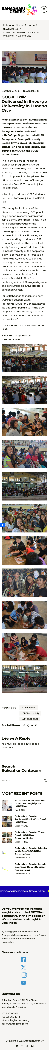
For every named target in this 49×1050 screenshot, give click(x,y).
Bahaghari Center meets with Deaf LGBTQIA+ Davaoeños (31, 851)
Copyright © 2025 (24, 1040)
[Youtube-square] (32, 1046)
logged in (22, 743)
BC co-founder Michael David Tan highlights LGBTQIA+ (30, 803)
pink (6, 329)
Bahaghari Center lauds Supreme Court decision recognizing (30, 867)
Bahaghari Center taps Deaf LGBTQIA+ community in (30, 835)
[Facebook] (16, 1046)
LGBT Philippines (30, 718)
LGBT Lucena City (30, 713)
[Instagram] (22, 1046)
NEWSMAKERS (31, 91)
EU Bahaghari (28, 707)
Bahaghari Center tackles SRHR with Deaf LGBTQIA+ (30, 819)
